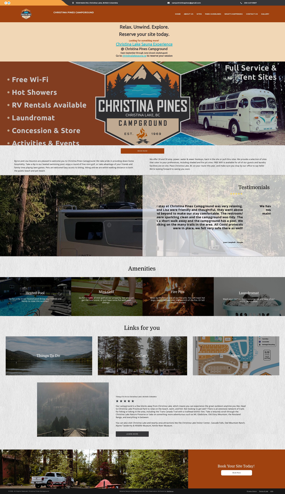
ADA (271, 491)
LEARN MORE (132, 434)
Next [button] (267, 220)
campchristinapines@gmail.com (186, 3)
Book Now (236, 473)
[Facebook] (5, 2)
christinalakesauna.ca (134, 55)
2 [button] (214, 248)
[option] (214, 217)
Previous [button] (160, 220)
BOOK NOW (142, 151)
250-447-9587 (250, 3)
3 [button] (217, 248)
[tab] (210, 248)
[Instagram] (9, 2)
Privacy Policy (252, 491)
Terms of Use (263, 491)
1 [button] (210, 248)
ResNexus (170, 491)
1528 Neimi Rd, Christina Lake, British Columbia (97, 3)
